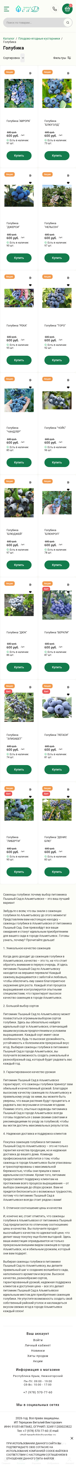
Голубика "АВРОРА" (18, 120)
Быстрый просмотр (19, 93)
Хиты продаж (37, 1356)
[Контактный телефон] (55, 9)
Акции (38, 1361)
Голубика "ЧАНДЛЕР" (14, 429)
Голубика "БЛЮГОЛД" (52, 122)
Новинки (38, 1350)
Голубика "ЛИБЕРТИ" (13, 839)
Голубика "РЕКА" (17, 325)
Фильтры (59, 58)
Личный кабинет (38, 1345)
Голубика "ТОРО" (55, 325)
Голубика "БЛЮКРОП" (51, 531)
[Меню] (6, 9)
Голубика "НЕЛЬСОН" (51, 225)
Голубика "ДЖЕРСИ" (13, 225)
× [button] (72, 1438)
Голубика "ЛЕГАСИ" (56, 734)
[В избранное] (30, 80)
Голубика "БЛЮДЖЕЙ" (14, 531)
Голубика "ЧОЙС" (55, 427)
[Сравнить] (30, 73)
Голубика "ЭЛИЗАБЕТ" (14, 736)
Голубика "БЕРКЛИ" (56, 632)
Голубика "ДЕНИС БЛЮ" (55, 839)
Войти (38, 1340)
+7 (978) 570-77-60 (37, 1392)
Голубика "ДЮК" (17, 632)
